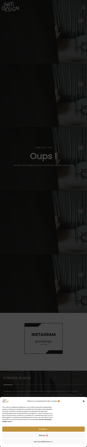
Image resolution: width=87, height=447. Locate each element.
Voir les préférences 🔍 (43, 442)
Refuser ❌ (43, 435)
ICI (12, 421)
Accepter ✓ (43, 429)
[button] (83, 401)
